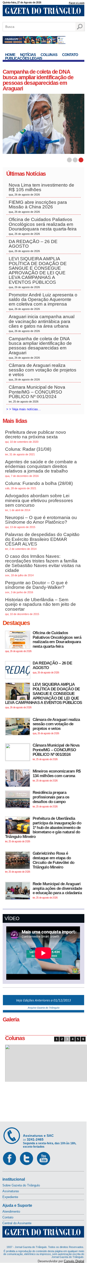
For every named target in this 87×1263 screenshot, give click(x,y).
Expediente (10, 1197)
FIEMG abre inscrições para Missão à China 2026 (38, 206)
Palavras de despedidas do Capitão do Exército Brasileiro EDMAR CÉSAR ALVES (42, 541)
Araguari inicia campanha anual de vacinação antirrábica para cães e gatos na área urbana (41, 323)
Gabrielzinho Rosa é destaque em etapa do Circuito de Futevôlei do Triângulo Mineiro (39, 862)
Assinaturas (10, 1191)
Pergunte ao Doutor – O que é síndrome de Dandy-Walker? (36, 587)
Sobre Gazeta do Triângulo (21, 1185)
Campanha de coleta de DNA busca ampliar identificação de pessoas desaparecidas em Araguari (40, 347)
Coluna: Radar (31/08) (28, 451)
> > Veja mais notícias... (23, 409)
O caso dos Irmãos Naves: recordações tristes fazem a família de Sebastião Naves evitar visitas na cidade (43, 565)
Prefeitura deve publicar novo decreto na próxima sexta (35, 436)
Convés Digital (74, 1261)
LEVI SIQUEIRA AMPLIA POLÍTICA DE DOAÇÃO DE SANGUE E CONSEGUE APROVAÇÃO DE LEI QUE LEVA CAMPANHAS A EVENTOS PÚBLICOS (38, 272)
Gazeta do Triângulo (43, 12)
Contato (70, 55)
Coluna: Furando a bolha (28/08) (39, 485)
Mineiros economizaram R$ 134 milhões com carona (56, 775)
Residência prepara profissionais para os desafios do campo (51, 799)
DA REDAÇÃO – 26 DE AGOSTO (33, 246)
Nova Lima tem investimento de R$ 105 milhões (41, 189)
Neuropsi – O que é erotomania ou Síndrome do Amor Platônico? (41, 522)
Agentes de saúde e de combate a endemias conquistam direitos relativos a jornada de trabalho (41, 468)
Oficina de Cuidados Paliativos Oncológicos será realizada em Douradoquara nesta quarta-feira (43, 226)
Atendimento (11, 1211)
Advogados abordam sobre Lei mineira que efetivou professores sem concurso (39, 502)
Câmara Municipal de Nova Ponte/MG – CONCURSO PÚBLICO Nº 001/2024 (37, 394)
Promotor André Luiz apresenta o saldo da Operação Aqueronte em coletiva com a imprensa (43, 301)
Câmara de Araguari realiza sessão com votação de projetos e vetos (42, 372)
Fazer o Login (76, 2)
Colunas (49, 55)
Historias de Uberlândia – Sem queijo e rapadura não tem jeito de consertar (40, 606)
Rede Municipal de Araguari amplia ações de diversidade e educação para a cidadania (57, 890)
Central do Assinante (16, 1223)
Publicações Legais (23, 58)
